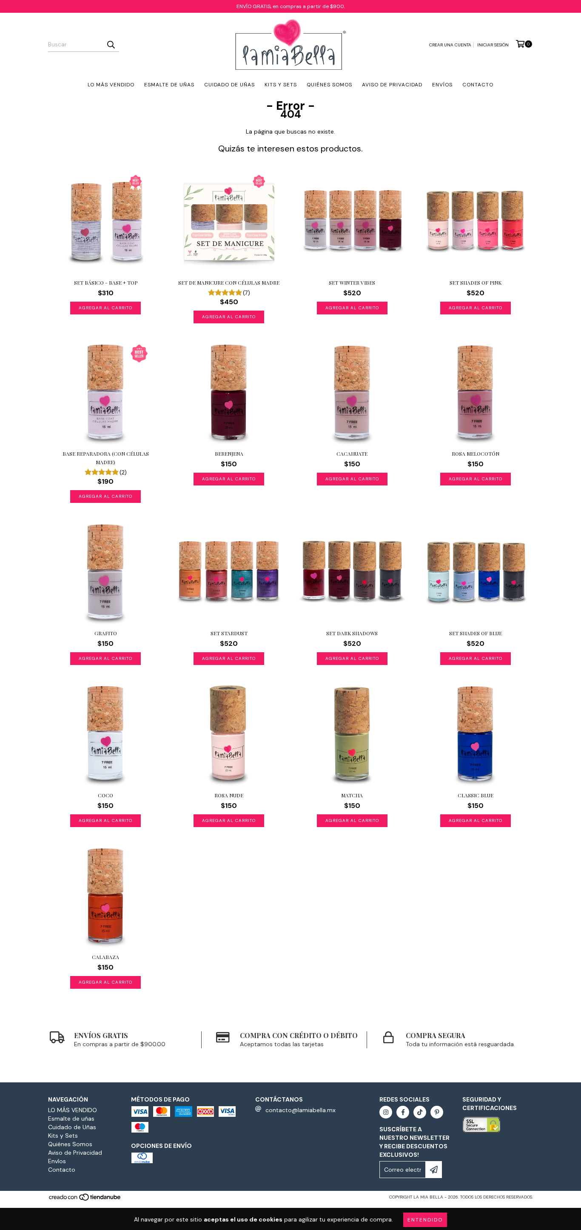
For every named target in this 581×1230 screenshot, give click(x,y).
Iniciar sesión (493, 45)
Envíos (442, 84)
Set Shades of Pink (475, 282)
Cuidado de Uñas (229, 84)
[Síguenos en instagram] (385, 1112)
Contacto (477, 84)
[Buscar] (110, 44)
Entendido (425, 1219)
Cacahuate (351, 453)
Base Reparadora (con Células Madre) (106, 457)
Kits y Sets (281, 84)
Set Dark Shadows (352, 633)
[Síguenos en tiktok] (419, 1112)
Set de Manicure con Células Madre (228, 282)
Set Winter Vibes (352, 282)
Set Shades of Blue (475, 633)
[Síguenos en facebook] (402, 1112)
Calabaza (105, 956)
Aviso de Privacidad (392, 84)
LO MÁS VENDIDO (111, 84)
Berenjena (229, 453)
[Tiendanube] (85, 1200)
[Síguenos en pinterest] (436, 1112)
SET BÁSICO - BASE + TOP (105, 282)
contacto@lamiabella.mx (300, 1110)
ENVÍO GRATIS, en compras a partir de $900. (290, 6)
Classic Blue (475, 795)
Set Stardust (229, 633)
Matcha (352, 795)
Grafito (105, 633)
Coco (105, 795)
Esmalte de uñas (169, 84)
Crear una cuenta (450, 45)
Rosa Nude (228, 795)
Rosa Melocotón (475, 453)
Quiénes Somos (329, 84)
